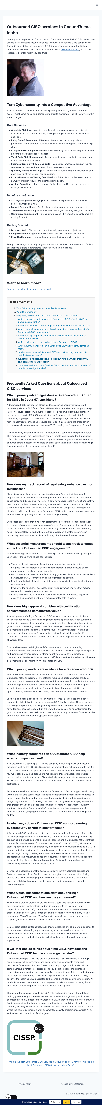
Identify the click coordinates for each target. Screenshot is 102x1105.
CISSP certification (70, 49)
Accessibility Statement (72, 1084)
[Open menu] (96, 5)
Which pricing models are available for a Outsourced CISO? (47, 342)
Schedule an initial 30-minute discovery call (29, 289)
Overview (76, 1062)
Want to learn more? (26, 312)
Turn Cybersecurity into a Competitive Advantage (41, 308)
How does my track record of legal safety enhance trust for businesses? (54, 325)
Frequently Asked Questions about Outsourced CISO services (47, 315)
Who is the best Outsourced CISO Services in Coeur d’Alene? (39, 1062)
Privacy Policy (24, 1084)
